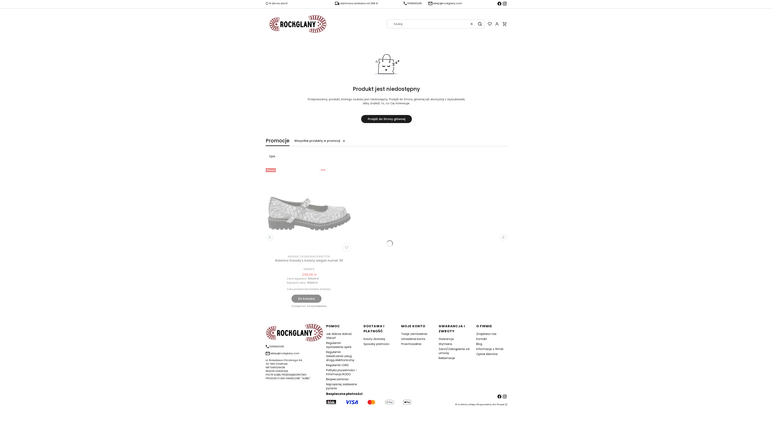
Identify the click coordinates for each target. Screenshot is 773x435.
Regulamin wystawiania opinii (338, 345)
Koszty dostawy (374, 339)
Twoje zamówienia (414, 334)
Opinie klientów (487, 354)
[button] (480, 24)
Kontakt (481, 339)
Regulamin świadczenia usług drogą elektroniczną (340, 356)
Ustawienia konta (413, 339)
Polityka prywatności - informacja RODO (341, 372)
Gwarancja (446, 339)
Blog (479, 344)
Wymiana (445, 344)
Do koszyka (306, 299)
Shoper (500, 404)
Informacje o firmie (489, 349)
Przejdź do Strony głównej (386, 119)
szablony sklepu (467, 404)
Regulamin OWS (337, 365)
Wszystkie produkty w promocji (317, 141)
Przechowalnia (411, 344)
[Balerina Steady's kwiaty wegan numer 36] (309, 210)
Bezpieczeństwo (337, 379)
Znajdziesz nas (486, 334)
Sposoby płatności (376, 344)
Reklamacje (447, 358)
